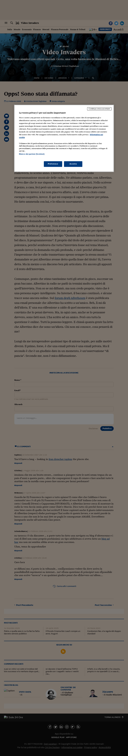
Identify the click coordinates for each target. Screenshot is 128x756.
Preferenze (53, 164)
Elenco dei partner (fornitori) (31, 154)
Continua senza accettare (99, 109)
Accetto (73, 164)
